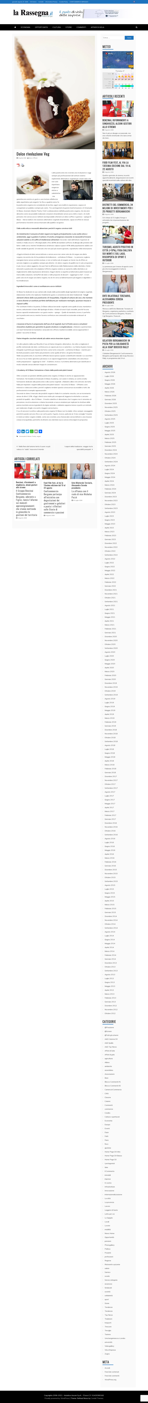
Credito (107, 1113)
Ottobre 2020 (110, 644)
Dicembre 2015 (111, 870)
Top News (109, 1315)
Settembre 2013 (111, 971)
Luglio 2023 (109, 516)
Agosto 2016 (110, 838)
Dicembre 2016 (111, 823)
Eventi (107, 1128)
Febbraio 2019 (110, 722)
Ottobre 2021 (110, 598)
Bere (106, 1078)
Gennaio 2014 (110, 959)
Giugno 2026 (110, 380)
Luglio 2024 (109, 469)
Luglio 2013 (109, 978)
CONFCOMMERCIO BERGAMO (79, 2)
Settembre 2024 (111, 462)
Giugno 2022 (110, 566)
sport (107, 1299)
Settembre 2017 (111, 788)
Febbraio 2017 (110, 815)
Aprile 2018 (109, 761)
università (108, 1342)
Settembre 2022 (111, 555)
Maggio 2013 (110, 986)
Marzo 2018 (109, 765)
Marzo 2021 (109, 625)
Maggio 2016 (110, 850)
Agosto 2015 (110, 885)
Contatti (40, 2)
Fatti (106, 1136)
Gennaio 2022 (110, 586)
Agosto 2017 (110, 792)
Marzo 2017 (109, 811)
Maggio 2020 (110, 664)
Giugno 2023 (110, 520)
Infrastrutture (110, 1187)
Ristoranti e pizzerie (112, 1264)
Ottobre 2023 (110, 504)
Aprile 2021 (109, 621)
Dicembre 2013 (111, 963)
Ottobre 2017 (110, 784)
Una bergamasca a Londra (115, 1338)
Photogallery (110, 1245)
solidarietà (109, 1295)
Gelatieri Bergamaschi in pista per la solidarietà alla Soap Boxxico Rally (116, 344)
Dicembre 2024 (111, 450)
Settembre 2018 (111, 741)
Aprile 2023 (109, 528)
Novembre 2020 (111, 640)
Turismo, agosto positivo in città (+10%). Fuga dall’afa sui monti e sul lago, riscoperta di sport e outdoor (117, 253)
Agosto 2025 (110, 419)
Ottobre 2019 (110, 691)
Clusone (108, 1097)
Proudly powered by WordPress (57, 1398)
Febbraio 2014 (110, 955)
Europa (107, 1124)
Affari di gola (110, 1055)
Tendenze (109, 1307)
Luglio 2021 (109, 609)
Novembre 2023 (111, 500)
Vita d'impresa (110, 1350)
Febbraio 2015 (110, 908)
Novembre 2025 (111, 407)
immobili (108, 1175)
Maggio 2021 (110, 617)
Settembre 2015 (111, 881)
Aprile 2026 (109, 388)
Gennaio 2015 (110, 912)
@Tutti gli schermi (111, 1035)
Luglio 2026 (109, 376)
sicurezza (108, 1284)
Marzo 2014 (109, 951)
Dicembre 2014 (111, 916)
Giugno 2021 (110, 613)
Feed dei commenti (112, 1376)
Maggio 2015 (110, 897)
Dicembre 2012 (111, 1006)
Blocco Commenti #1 (113, 1082)
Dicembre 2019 (111, 683)
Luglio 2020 (109, 656)
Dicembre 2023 (111, 497)
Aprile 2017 (109, 807)
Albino (107, 1062)
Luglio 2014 (109, 936)
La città (108, 1198)
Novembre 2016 (111, 827)
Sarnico (107, 1272)
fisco (106, 1144)
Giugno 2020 (110, 660)
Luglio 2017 (109, 796)
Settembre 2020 (111, 648)
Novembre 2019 (111, 687)
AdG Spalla (109, 1043)
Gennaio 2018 (110, 772)
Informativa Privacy (51, 2)
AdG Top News (111, 1047)
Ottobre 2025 (110, 411)
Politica (107, 1249)
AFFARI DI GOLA (97, 27)
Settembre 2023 (111, 508)
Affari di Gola (110, 1051)
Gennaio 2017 (110, 819)
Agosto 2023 (110, 512)
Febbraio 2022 (110, 582)
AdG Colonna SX (111, 1039)
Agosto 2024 (110, 465)
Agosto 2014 (110, 932)
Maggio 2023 (110, 524)
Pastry (34, 436)
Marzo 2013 (109, 994)
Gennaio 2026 (110, 399)
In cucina (108, 1183)
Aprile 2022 (109, 574)
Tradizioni (108, 1319)
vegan (39, 436)
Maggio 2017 (110, 803)
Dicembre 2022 (111, 543)
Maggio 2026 (110, 384)
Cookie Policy (63, 2)
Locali (107, 1222)
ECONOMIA (25, 27)
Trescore (108, 1327)
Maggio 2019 (110, 710)
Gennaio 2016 (110, 866)
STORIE (69, 27)
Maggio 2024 (110, 477)
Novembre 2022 (111, 547)
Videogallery (109, 1346)
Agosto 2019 (110, 699)
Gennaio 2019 (110, 726)
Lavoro (107, 1206)
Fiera (106, 1140)
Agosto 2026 (110, 372)
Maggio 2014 (110, 943)
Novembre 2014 (111, 920)
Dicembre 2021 (111, 590)
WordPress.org (110, 1379)
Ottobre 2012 (110, 1013)
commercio (109, 1109)
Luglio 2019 (109, 702)
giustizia (108, 1148)
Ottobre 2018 (110, 737)
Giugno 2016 (110, 846)
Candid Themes (97, 1398)
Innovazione (109, 1191)
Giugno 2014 (110, 939)
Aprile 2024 (109, 481)
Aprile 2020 (109, 667)
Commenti (109, 1105)
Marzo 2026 (109, 392)
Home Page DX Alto (112, 1152)
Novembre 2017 (111, 780)
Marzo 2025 (109, 438)
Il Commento (109, 1171)
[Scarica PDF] (18, 166)
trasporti (108, 1323)
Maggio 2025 (110, 430)
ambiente (108, 1066)
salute (107, 1268)
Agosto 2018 (110, 745)
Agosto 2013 (110, 974)
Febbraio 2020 (110, 675)
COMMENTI (81, 27)
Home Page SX (110, 1159)
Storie (107, 1303)
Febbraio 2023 (110, 535)
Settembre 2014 (111, 928)
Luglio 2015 (109, 889)
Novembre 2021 (111, 594)
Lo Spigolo (109, 1218)
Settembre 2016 (111, 835)
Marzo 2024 (109, 485)
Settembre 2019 (111, 695)
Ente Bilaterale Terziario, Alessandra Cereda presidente (82, 490)
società (107, 1292)
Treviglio (108, 1330)
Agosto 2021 (110, 605)
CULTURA (57, 27)
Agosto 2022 (110, 559)
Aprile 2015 (109, 901)
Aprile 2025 (109, 434)
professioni (109, 1257)
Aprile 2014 (109, 947)
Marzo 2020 (109, 671)
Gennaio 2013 (110, 1002)
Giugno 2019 (110, 706)
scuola (107, 1276)
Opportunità (109, 1237)
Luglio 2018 (109, 749)
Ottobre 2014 (110, 924)
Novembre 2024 (111, 454)
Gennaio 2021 (110, 633)
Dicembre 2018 (111, 730)
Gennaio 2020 (110, 679)
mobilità (108, 1229)
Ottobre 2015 (110, 877)
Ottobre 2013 (110, 967)
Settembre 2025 (111, 415)
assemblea (109, 1070)
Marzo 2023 (109, 531)
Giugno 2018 (110, 753)
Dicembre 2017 (111, 776)
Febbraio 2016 (110, 862)
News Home (109, 1233)
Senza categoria (111, 1280)
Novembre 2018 (111, 734)
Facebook (134, 2)
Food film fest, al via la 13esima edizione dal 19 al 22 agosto (54, 497)
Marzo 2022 (109, 578)
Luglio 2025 (109, 423)
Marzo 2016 (109, 858)
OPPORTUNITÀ (41, 27)
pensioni (108, 1241)
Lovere (107, 1225)
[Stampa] (22, 166)
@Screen (108, 1031)
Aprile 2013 (109, 990)
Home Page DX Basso (113, 1156)
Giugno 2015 (110, 893)
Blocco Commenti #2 (113, 1086)
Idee (106, 1167)
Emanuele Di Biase (25, 436)
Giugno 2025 (110, 427)
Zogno (107, 1354)
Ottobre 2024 (110, 458)
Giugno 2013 (110, 982)
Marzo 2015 (109, 904)
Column (107, 1101)
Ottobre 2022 (110, 551)
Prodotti (108, 1253)
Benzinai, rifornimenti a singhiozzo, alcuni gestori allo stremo (27, 498)
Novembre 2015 (111, 873)
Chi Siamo (33, 2)
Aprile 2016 (109, 854)
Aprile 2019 (109, 714)
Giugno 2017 (110, 800)
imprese (108, 1179)
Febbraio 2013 (110, 998)
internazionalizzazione (113, 1194)
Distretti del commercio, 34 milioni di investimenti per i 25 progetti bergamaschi (117, 208)
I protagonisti (110, 1163)
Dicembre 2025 (111, 403)
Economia (108, 1121)
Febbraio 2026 (110, 395)
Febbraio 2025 (110, 442)
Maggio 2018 (110, 757)
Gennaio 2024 (110, 493)
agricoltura (109, 1058)
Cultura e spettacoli (112, 1117)
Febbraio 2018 (110, 769)
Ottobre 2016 (110, 831)
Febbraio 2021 (110, 629)
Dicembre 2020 (111, 636)
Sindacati (108, 1288)
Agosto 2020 (110, 652)
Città (106, 1093)
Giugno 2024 (110, 473)
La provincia (109, 1202)
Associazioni (109, 1074)
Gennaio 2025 (110, 446)
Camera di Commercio (113, 1089)
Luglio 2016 (109, 842)
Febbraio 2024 (110, 489)
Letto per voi (110, 1214)
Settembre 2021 (111, 601)
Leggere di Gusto (111, 1210)
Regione (108, 1260)
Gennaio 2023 (110, 539)
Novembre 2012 (111, 1009)
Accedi (107, 1368)
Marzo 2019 (109, 718)
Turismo (108, 1334)
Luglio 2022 (109, 563)
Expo (107, 1132)
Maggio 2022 (110, 570)
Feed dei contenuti (112, 1372)
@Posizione (109, 1027)
